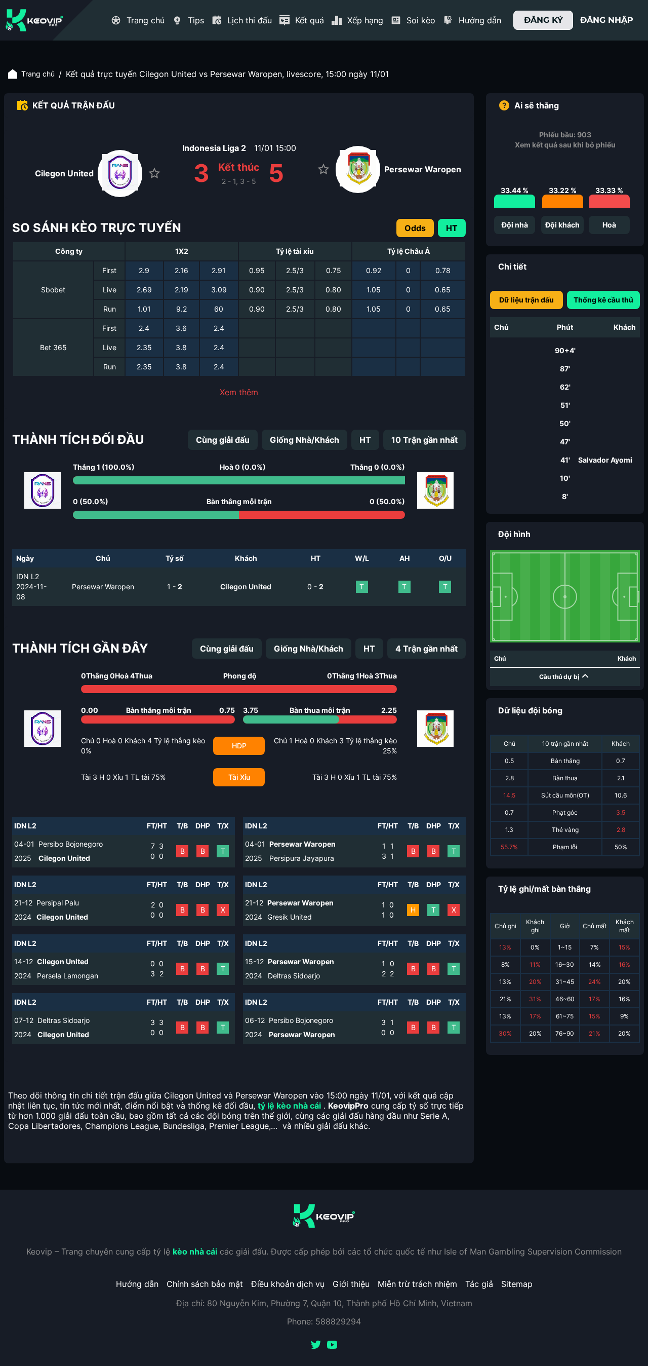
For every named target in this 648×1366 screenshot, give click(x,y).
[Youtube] (332, 1346)
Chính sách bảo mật (205, 1284)
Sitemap (517, 1284)
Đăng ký (543, 20)
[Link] (34, 20)
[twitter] (316, 1346)
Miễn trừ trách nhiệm (417, 1284)
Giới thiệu (351, 1284)
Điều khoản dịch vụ (288, 1284)
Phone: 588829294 (324, 1321)
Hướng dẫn (137, 1284)
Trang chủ (38, 73)
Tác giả (479, 1284)
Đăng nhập (606, 20)
